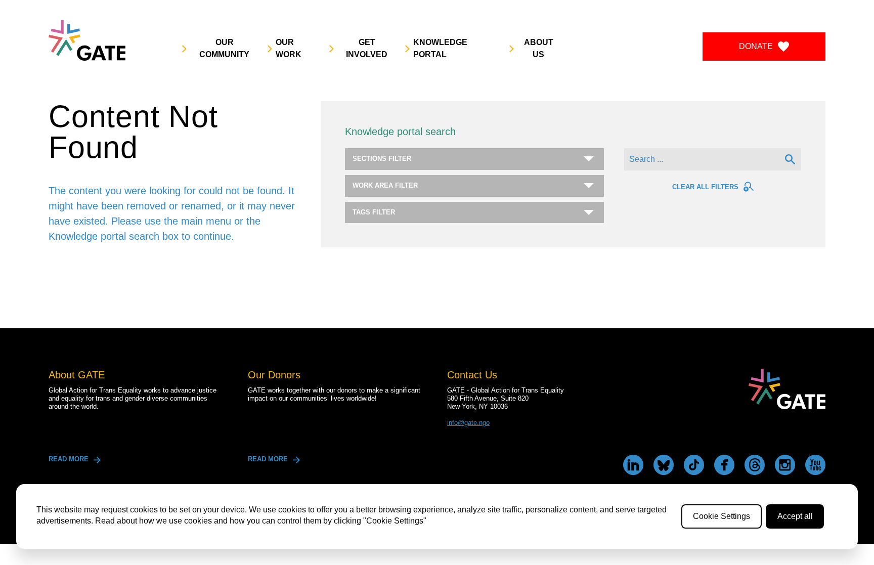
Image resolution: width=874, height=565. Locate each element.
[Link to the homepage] (87, 40)
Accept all (795, 516)
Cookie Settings (721, 516)
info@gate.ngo (468, 422)
